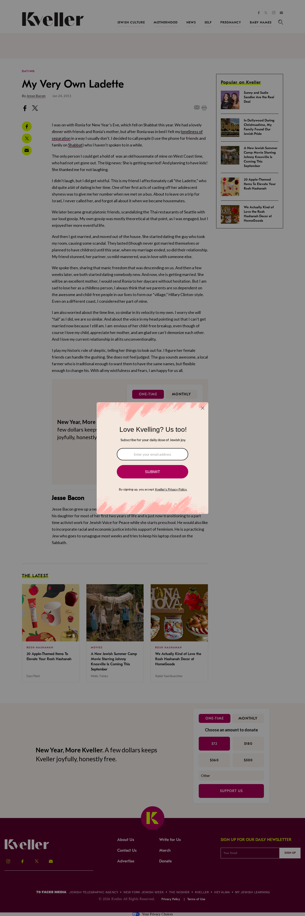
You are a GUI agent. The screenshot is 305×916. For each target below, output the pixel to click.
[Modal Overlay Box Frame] (152, 458)
